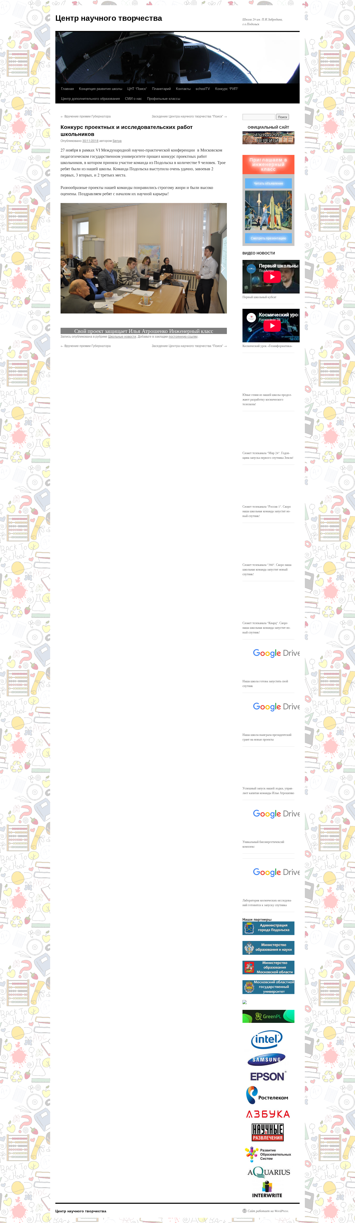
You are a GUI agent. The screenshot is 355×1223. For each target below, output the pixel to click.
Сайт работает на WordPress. (268, 1211)
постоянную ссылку (183, 336)
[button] (64, 268)
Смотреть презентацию (268, 238)
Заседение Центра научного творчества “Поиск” (189, 116)
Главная (67, 88)
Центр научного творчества (108, 17)
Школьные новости (122, 336)
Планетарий (161, 88)
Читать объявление (268, 183)
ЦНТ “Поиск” (137, 88)
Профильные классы (163, 98)
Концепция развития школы (100, 88)
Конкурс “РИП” (226, 88)
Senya (117, 140)
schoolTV (203, 88)
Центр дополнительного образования (90, 98)
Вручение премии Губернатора (86, 116)
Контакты (183, 88)
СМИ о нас (133, 98)
